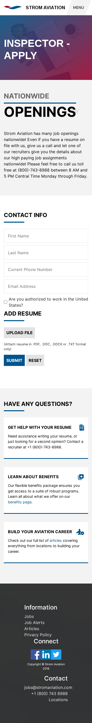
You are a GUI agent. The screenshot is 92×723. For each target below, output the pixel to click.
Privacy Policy (38, 634)
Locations (58, 699)
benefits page (19, 502)
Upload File (19, 332)
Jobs (29, 616)
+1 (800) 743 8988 (49, 693)
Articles (31, 628)
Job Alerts (34, 622)
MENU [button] (78, 7)
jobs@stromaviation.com (48, 687)
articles (56, 540)
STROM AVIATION (45, 7)
